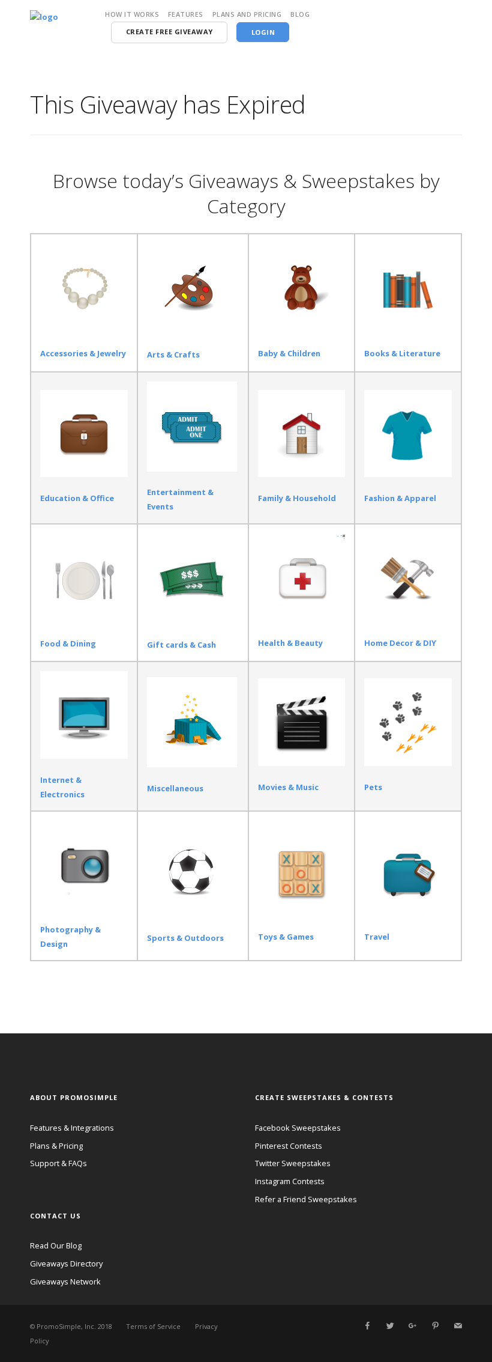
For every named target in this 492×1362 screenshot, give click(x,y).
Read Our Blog (56, 1245)
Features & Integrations (72, 1127)
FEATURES (185, 14)
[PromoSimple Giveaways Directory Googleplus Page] (412, 1326)
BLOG (300, 14)
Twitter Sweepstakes (293, 1163)
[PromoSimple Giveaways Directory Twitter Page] (390, 1326)
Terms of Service (153, 1326)
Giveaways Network (65, 1281)
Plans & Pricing (56, 1145)
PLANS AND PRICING (247, 14)
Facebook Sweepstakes (298, 1127)
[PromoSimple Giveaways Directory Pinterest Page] (435, 1326)
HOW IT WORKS (132, 14)
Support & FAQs (58, 1163)
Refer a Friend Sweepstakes (306, 1199)
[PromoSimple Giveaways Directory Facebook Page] (367, 1326)
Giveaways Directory (66, 1263)
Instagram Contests (290, 1181)
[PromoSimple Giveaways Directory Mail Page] (458, 1326)
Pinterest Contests (288, 1145)
